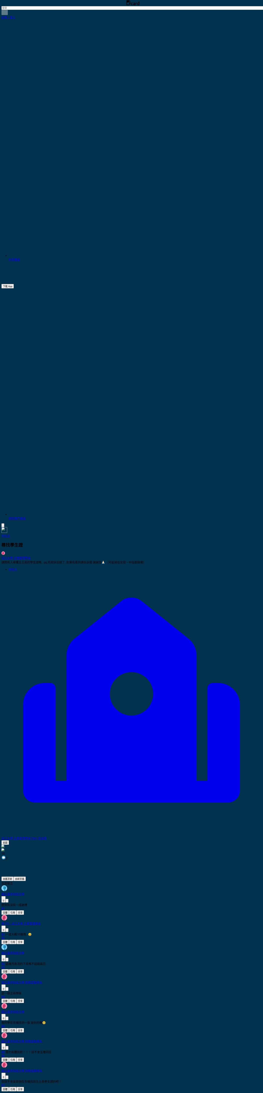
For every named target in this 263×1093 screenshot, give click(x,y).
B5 (3, 1052)
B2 (3, 964)
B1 (3, 934)
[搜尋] (4, 12)
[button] (8, 17)
